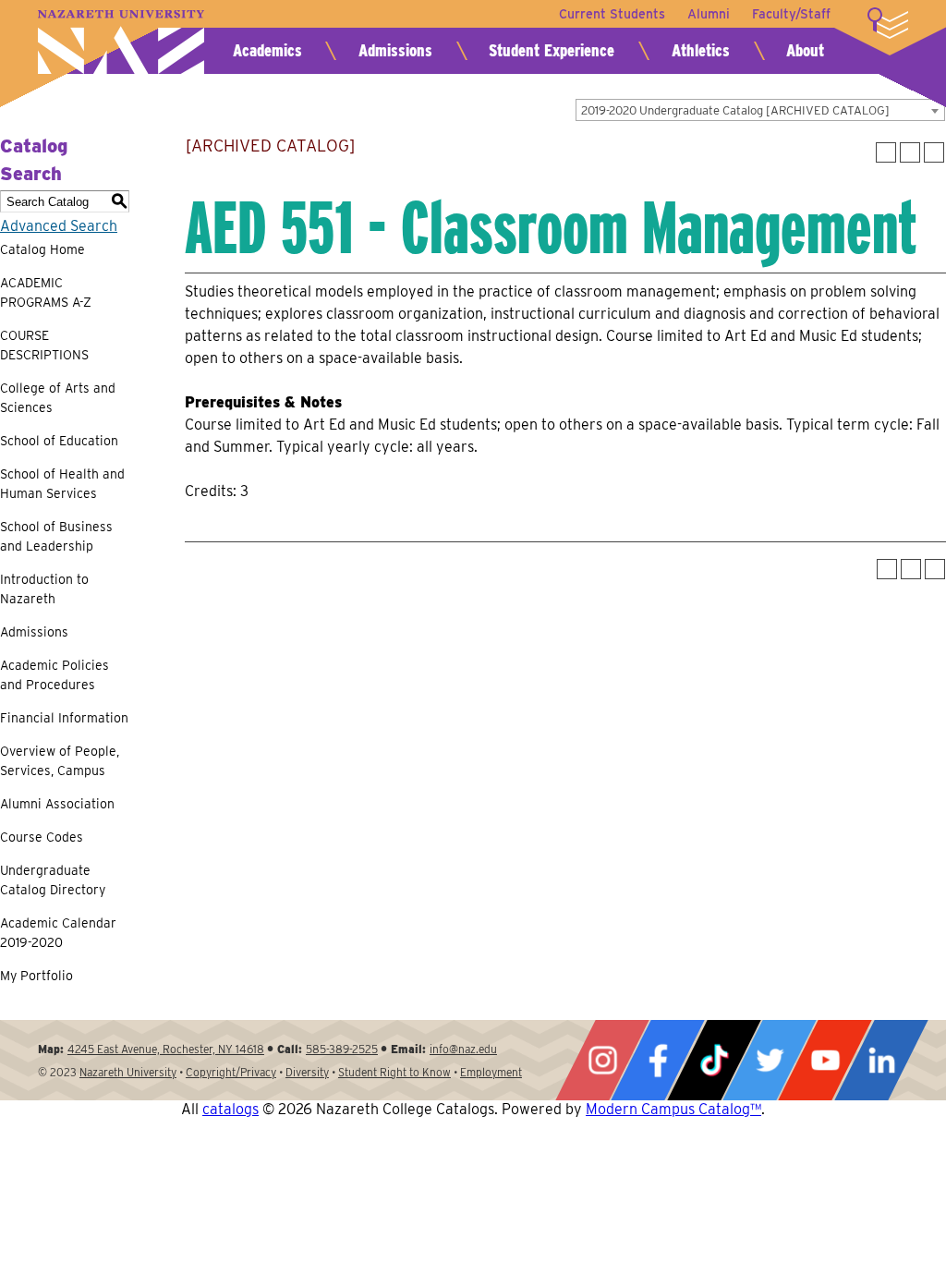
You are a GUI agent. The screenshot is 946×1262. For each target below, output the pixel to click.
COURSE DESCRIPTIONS (44, 345)
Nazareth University (121, 42)
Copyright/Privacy (231, 1072)
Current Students (612, 13)
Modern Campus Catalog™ (673, 1109)
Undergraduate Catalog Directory (52, 880)
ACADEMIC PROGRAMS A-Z (45, 292)
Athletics (701, 50)
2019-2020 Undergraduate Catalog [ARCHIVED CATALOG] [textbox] (735, 110)
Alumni (708, 13)
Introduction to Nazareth (44, 589)
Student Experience (551, 50)
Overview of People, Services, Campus (59, 761)
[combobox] (760, 110)
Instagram (602, 1060)
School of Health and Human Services (62, 484)
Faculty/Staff (791, 13)
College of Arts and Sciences (57, 398)
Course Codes (41, 837)
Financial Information (64, 717)
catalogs (230, 1109)
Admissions (395, 50)
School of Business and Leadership (56, 536)
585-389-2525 (342, 1049)
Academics (267, 50)
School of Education (59, 440)
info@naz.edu (463, 1049)
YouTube (825, 1060)
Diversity (307, 1072)
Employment (491, 1072)
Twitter (769, 1060)
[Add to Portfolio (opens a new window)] (886, 152)
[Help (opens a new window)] (934, 152)
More (887, 23)
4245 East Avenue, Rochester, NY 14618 (165, 1049)
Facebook (657, 1060)
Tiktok (714, 1060)
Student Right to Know (394, 1072)
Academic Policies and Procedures (54, 675)
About (805, 50)
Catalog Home (42, 249)
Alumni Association (57, 803)
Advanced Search (58, 226)
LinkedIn (881, 1060)
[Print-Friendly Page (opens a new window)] (910, 152)
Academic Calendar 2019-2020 (58, 933)
